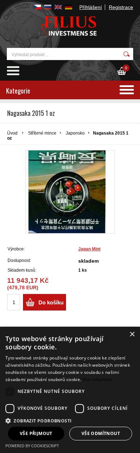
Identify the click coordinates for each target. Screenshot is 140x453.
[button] (70, 420)
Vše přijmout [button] (36, 433)
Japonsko (75, 133)
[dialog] (70, 390)
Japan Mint (89, 249)
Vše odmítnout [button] (100, 433)
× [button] (132, 334)
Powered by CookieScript (32, 445)
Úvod (12, 133)
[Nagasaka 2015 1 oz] (70, 192)
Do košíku (51, 302)
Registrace (121, 7)
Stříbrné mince (42, 133)
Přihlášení (90, 7)
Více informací (97, 379)
